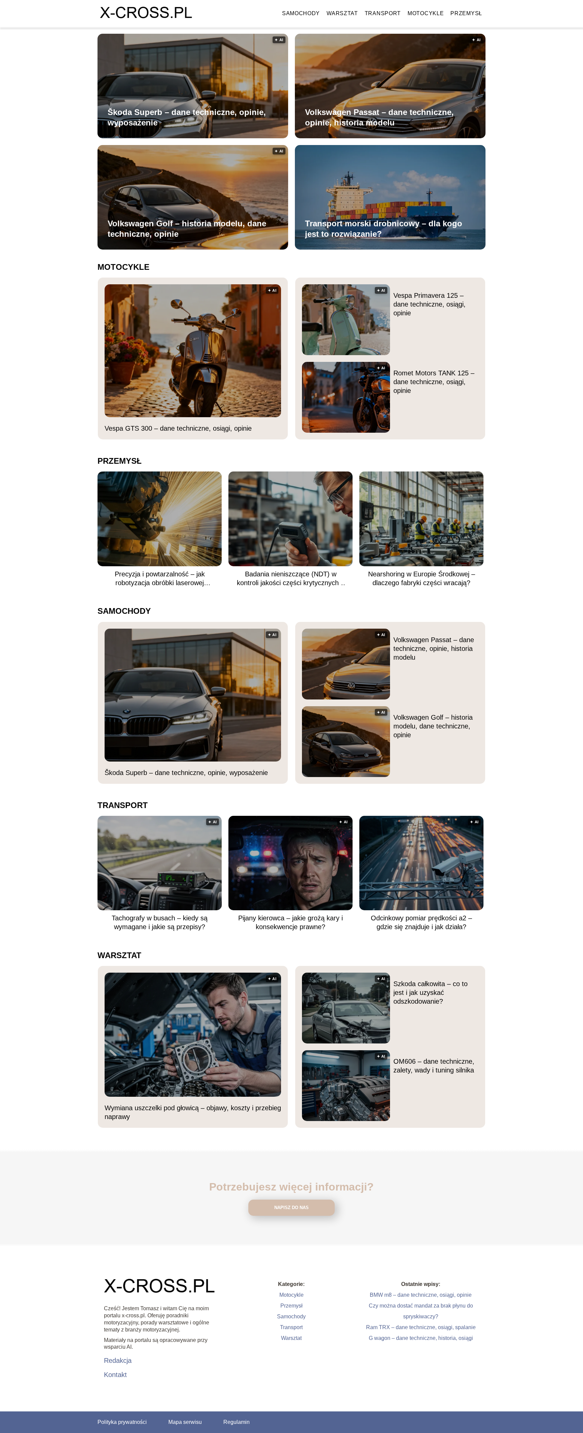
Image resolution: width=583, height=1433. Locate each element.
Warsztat (342, 13)
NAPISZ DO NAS (291, 1207)
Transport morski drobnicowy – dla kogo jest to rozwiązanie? (383, 228)
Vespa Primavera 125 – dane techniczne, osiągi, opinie (429, 304)
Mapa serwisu (185, 1422)
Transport (383, 13)
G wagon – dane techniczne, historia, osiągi (421, 1338)
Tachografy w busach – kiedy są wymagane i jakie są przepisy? (159, 922)
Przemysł (466, 13)
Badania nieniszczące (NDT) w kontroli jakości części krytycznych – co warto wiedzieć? (290, 578)
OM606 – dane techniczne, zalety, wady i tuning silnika (433, 1066)
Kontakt (115, 1374)
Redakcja (118, 1360)
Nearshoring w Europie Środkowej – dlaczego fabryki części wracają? (421, 578)
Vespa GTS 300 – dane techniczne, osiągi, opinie (178, 428)
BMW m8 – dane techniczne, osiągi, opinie (421, 1295)
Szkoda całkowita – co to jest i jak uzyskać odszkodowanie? (430, 992)
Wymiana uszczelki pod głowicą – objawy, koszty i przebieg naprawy (193, 1112)
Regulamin (236, 1422)
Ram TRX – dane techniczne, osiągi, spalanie (421, 1327)
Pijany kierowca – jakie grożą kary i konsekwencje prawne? (290, 922)
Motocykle (426, 13)
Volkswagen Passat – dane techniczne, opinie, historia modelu (379, 117)
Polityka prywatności (122, 1422)
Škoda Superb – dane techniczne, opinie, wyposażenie (187, 117)
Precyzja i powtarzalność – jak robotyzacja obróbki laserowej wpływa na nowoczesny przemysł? (159, 578)
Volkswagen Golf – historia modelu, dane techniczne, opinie (187, 228)
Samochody (301, 13)
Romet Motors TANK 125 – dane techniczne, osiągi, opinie (433, 381)
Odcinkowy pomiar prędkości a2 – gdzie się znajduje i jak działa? (421, 922)
